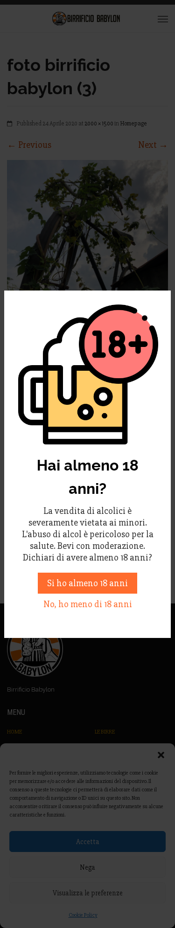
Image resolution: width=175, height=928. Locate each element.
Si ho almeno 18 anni (87, 583)
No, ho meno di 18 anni (87, 604)
